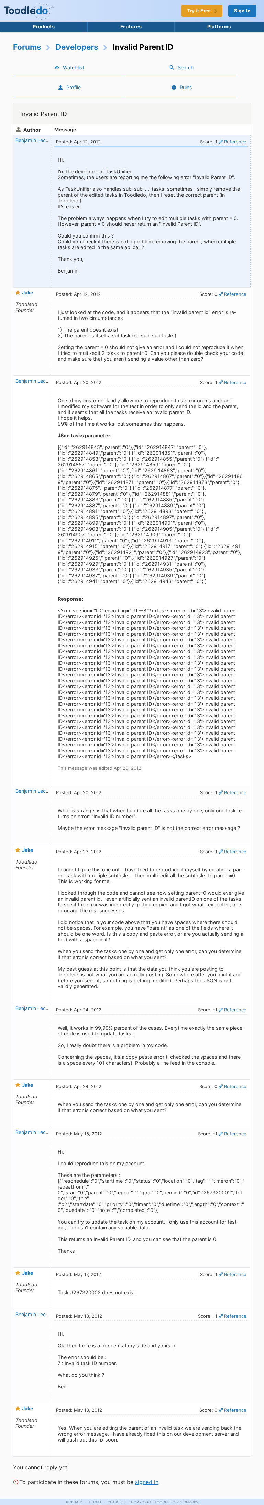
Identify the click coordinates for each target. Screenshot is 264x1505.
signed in (146, 1482)
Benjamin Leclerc (34, 140)
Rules (186, 87)
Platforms (219, 27)
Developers (77, 46)
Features (131, 27)
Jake (27, 293)
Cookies (116, 1502)
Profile (73, 87)
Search (186, 67)
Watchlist (73, 67)
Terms (94, 1502)
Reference (235, 141)
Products (44, 27)
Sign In (242, 10)
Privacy (74, 1502)
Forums (27, 46)
